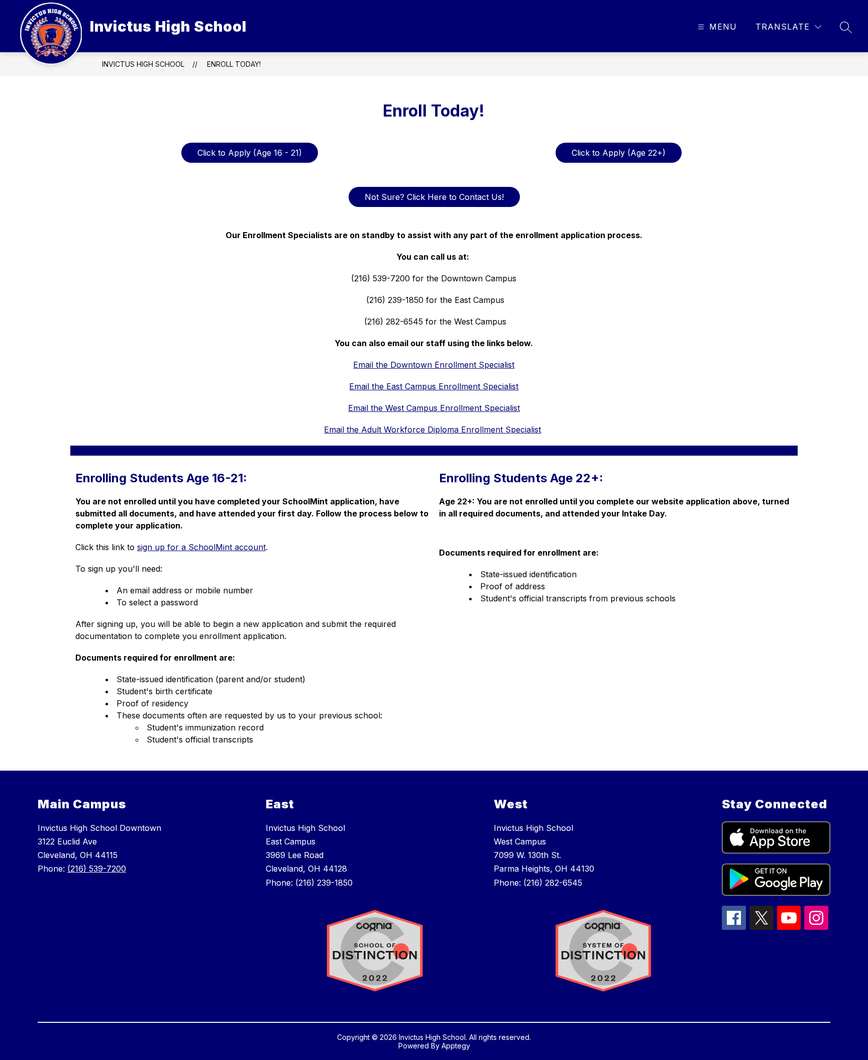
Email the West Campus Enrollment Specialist (434, 408)
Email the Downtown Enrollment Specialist (433, 365)
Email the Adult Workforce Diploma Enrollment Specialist (432, 430)
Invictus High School (143, 64)
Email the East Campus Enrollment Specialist (433, 386)
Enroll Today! (234, 64)
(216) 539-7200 (96, 869)
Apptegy (456, 1045)
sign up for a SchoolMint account (201, 547)
